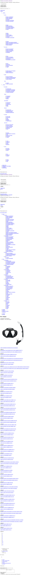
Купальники (8, 117)
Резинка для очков (9, 135)
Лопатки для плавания (10, 242)
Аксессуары (8, 116)
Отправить (2, 573)
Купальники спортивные (10, 27)
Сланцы (7, 137)
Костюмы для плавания (10, 20)
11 (2, 542)
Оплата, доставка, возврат (5, 560)
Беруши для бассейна (9, 124)
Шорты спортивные (9, 234)
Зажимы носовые (9, 51)
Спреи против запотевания (10, 78)
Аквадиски (8, 103)
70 (2, 544)
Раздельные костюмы (9, 110)
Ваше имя (2, 567)
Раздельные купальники (10, 91)
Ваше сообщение (3, 572)
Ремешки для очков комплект (11, 77)
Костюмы (7, 148)
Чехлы (7, 143)
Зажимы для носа (9, 127)
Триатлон (5, 274)
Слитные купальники (9, 92)
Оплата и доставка (5, 311)
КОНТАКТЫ (4, 167)
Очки (7, 118)
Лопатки (7, 132)
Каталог (3, 314)
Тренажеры (8, 141)
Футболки (7, 36)
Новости (3, 310)
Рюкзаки (7, 66)
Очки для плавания (9, 76)
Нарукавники (8, 58)
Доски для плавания (9, 49)
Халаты (7, 41)
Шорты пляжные (9, 44)
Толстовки (8, 305)
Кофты (7, 221)
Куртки (7, 29)
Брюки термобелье (9, 18)
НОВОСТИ (4, 165)
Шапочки (7, 144)
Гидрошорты (8, 266)
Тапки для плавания (9, 83)
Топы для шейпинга (9, 35)
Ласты (7, 290)
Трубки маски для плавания (10, 70)
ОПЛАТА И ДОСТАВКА (6, 166)
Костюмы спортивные (9, 21)
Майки (7, 33)
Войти (1, 11)
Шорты (7, 98)
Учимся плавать (8, 120)
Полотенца (8, 64)
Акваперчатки (8, 104)
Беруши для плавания (9, 48)
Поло (7, 304)
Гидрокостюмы (8, 88)
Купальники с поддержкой (10, 90)
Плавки (7, 97)
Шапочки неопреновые (10, 112)
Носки (7, 63)
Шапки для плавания (9, 72)
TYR (3, 84)
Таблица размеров (4, 561)
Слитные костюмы (9, 111)
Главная (3, 313)
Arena (4, 12)
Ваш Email (2, 568)
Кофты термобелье (9, 25)
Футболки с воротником (10, 37)
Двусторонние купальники (10, 89)
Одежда (5, 146)
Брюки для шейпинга (9, 16)
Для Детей (5, 114)
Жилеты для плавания (9, 50)
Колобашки (8, 128)
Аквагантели (8, 102)
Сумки (7, 248)
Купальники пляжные (9, 26)
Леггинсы (7, 19)
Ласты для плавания (9, 241)
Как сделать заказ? (3, 173)
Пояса (7, 105)
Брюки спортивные (9, 17)
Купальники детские (9, 28)
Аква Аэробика (6, 100)
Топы (7, 161)
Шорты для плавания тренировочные (12, 43)
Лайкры (7, 155)
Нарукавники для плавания (10, 59)
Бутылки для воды (9, 125)
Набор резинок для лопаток (10, 133)
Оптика (5, 74)
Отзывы (3, 309)
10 (2, 541)
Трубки (7, 142)
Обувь (5, 256)
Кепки (7, 56)
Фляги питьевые (9, 71)
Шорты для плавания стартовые (11, 42)
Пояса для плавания (9, 65)
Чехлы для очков (9, 79)
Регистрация (2, 10)
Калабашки (8, 52)
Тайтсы (7, 159)
